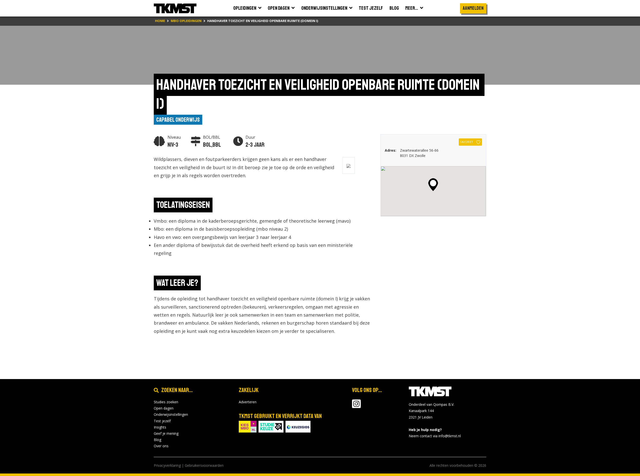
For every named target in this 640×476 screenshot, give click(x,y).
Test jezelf (162, 421)
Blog (157, 439)
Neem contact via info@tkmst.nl (435, 436)
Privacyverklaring (167, 465)
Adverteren (247, 402)
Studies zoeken (166, 402)
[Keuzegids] (298, 426)
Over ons (161, 446)
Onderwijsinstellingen (171, 414)
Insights (160, 427)
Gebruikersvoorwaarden (204, 465)
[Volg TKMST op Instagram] (356, 406)
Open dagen (164, 408)
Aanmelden (473, 8)
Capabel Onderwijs (178, 119)
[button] (433, 184)
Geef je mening (166, 433)
